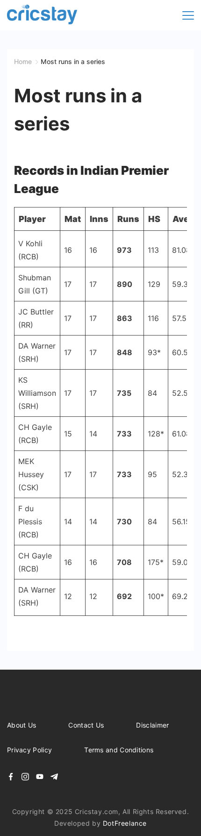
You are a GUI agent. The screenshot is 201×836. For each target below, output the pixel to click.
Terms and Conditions (118, 750)
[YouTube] (39, 776)
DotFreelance (125, 823)
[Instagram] (25, 776)
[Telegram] (54, 776)
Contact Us (86, 725)
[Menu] (188, 15)
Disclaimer (152, 725)
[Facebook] (10, 776)
